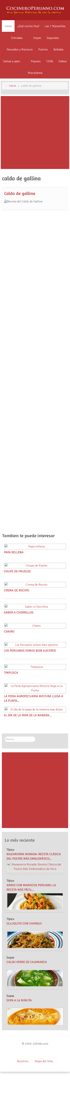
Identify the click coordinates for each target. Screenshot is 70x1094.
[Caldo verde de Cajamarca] (35, 978)
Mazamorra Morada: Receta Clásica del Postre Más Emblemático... (34, 856)
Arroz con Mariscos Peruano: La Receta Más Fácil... (31, 887)
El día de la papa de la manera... (28, 715)
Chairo (9, 631)
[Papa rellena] (35, 546)
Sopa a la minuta (19, 1000)
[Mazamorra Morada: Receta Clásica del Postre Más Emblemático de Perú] (35, 866)
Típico (10, 850)
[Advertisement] (35, 133)
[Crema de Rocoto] (35, 584)
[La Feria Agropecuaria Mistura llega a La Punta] (35, 688)
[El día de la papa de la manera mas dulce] (35, 709)
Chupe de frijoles (17, 571)
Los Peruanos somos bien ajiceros (30, 651)
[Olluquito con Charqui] (35, 939)
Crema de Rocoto (16, 590)
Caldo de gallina (19, 193)
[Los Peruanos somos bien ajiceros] (35, 645)
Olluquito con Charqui (24, 923)
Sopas (10, 957)
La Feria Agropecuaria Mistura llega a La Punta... (33, 698)
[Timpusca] (35, 667)
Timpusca (11, 673)
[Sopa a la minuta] (35, 1016)
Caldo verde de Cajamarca (27, 962)
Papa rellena (14, 552)
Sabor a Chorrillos (18, 612)
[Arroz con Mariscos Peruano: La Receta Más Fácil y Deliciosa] (35, 901)
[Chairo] (35, 625)
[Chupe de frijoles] (35, 565)
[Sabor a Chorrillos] (35, 606)
